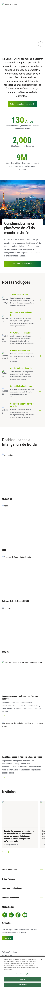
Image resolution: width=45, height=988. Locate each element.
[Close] (41, 959)
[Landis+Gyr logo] (10, 4)
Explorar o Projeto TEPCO (22, 264)
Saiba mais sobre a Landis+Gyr (22, 104)
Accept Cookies (22, 984)
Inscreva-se (7, 938)
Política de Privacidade (9, 952)
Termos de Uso (7, 955)
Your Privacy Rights (22, 974)
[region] (22, 972)
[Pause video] (40, 43)
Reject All (22, 979)
